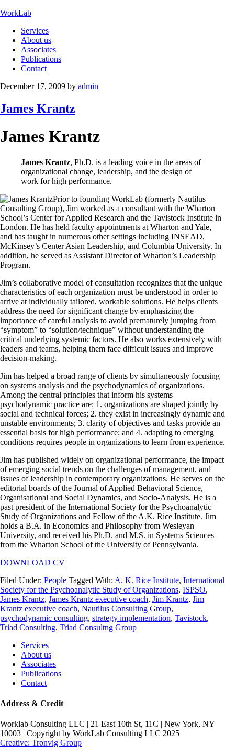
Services (35, 645)
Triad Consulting (27, 627)
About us (36, 654)
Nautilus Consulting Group (126, 608)
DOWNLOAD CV (32, 562)
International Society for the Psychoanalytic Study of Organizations (112, 585)
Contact (34, 682)
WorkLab (15, 12)
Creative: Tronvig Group (41, 742)
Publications (41, 673)
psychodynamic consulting (44, 617)
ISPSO (194, 589)
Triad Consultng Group (98, 627)
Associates (38, 664)
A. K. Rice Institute (147, 580)
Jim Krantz (170, 599)
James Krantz (37, 108)
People (55, 580)
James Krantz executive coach (98, 599)
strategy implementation (131, 617)
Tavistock (191, 617)
